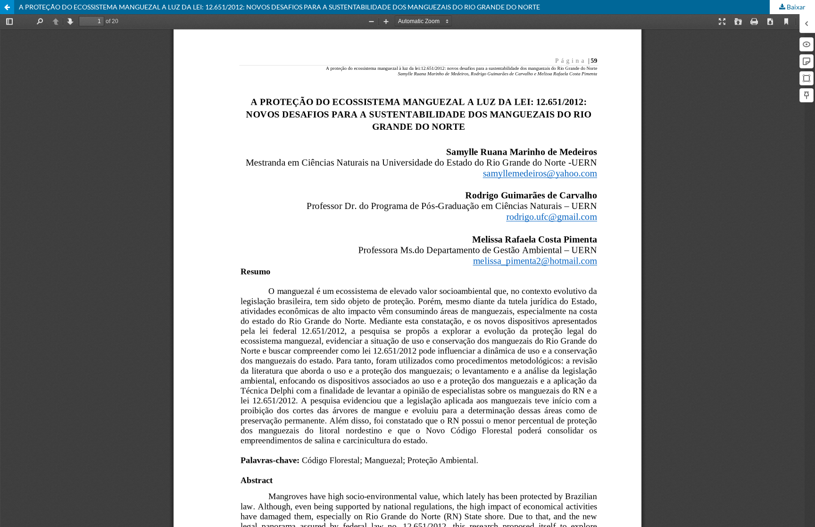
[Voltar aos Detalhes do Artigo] (7, 7)
